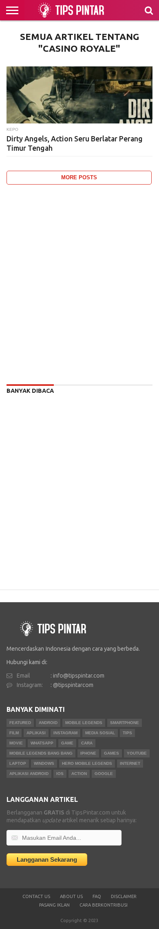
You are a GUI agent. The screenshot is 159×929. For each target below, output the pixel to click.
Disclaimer (124, 896)
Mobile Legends (83, 722)
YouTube (137, 753)
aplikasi (36, 733)
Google (104, 773)
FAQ (97, 896)
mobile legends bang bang (41, 753)
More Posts (79, 177)
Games (111, 753)
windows (44, 763)
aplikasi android (29, 773)
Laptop (17, 763)
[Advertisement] (79, 282)
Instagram (65, 733)
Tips (127, 733)
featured (20, 722)
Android (48, 722)
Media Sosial (100, 733)
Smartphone (124, 722)
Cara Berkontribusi (104, 905)
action (79, 773)
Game (67, 743)
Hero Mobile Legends (87, 763)
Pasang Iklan (54, 905)
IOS (60, 773)
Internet (130, 763)
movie (16, 743)
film (14, 733)
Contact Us (36, 896)
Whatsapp (42, 743)
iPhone (88, 753)
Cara (87, 743)
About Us (71, 896)
